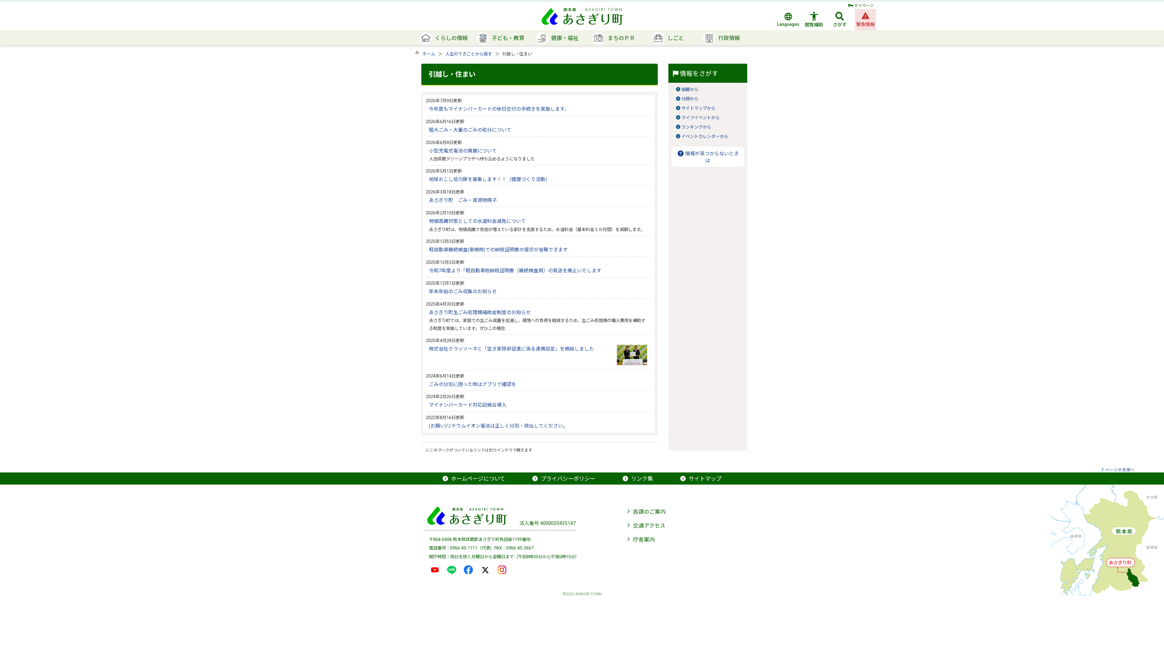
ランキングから (696, 127)
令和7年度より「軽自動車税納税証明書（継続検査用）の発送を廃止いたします (515, 271)
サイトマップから (698, 108)
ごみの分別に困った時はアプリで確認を (472, 384)
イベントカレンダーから (704, 136)
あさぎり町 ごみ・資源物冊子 (463, 200)
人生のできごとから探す (468, 54)
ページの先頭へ (1120, 470)
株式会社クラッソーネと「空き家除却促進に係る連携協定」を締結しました (511, 349)
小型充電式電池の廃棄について (463, 151)
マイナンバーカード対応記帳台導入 (468, 405)
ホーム (428, 54)
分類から (689, 99)
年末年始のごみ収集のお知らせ (463, 291)
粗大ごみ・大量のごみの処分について (470, 130)
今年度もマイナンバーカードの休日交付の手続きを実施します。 (499, 109)
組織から (689, 89)
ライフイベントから (700, 117)
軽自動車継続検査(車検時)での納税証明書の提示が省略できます (498, 250)
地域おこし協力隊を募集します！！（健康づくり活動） (489, 179)
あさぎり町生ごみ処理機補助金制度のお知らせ (480, 312)
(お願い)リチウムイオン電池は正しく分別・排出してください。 (498, 426)
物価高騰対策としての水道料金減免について (477, 221)
